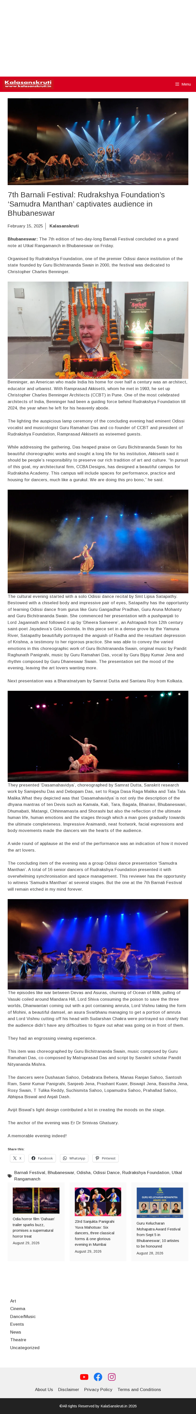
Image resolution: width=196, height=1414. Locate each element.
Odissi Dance (106, 1172)
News (15, 1332)
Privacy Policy (98, 1389)
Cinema (17, 1308)
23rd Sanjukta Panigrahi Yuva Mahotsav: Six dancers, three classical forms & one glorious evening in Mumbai (94, 1233)
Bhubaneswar (61, 1172)
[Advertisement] (98, 38)
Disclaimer (68, 1389)
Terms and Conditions (139, 1389)
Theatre (18, 1339)
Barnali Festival (29, 1172)
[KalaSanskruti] (28, 84)
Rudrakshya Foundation (145, 1172)
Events (17, 1324)
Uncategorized (25, 1347)
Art (13, 1301)
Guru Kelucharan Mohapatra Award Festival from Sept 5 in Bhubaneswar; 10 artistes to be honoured (158, 1234)
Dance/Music (23, 1316)
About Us (44, 1389)
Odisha (84, 1172)
